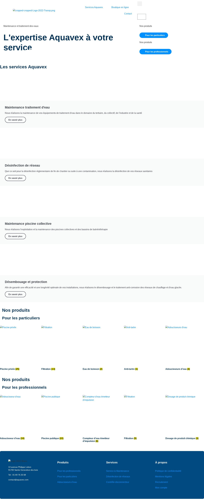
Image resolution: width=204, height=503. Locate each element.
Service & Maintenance (117, 471)
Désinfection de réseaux (118, 476)
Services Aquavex (94, 7)
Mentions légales (163, 476)
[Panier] (141, 17)
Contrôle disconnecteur (117, 482)
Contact (128, 14)
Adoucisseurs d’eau (67, 482)
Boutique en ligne (120, 7)
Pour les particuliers (67, 476)
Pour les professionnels (68, 471)
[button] (139, 3)
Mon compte (161, 487)
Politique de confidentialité (168, 471)
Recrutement (161, 482)
